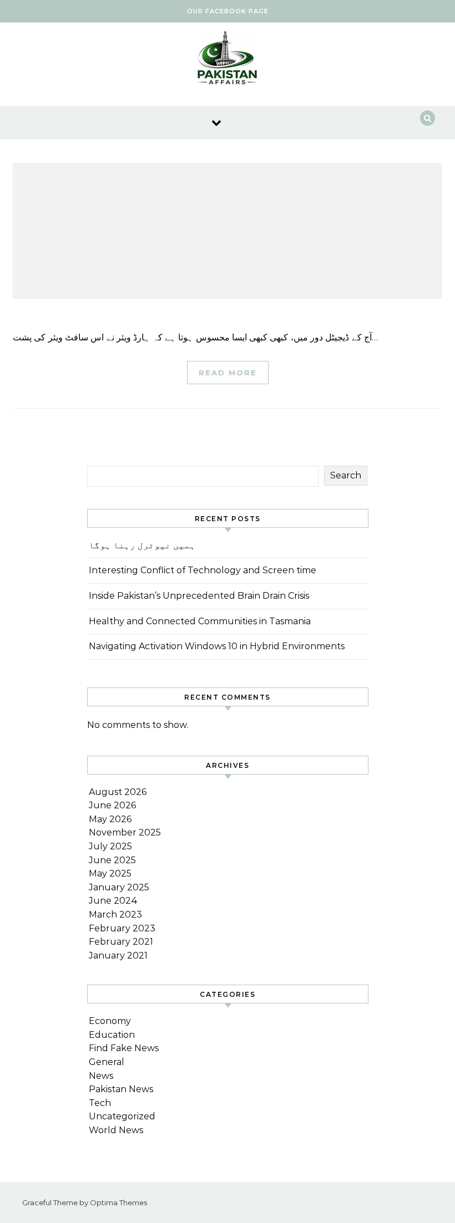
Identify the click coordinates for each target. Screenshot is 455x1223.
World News (116, 1130)
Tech (100, 1103)
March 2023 (115, 914)
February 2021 (121, 941)
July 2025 (110, 846)
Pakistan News (121, 1089)
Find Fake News (124, 1048)
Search (345, 475)
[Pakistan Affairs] (227, 60)
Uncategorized (122, 1116)
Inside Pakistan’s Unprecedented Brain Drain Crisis (199, 595)
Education (112, 1035)
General (106, 1062)
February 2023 (122, 928)
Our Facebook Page (228, 11)
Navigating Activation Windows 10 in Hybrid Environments (217, 646)
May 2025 (110, 873)
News (101, 1076)
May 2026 (110, 819)
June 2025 (112, 860)
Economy (110, 1021)
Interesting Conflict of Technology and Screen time (202, 570)
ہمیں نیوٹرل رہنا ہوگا (142, 545)
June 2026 (112, 805)
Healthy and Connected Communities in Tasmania (200, 621)
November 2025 (125, 832)
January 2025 (119, 887)
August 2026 (117, 792)
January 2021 (118, 955)
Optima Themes (118, 1202)
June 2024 (113, 900)
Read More (228, 372)
